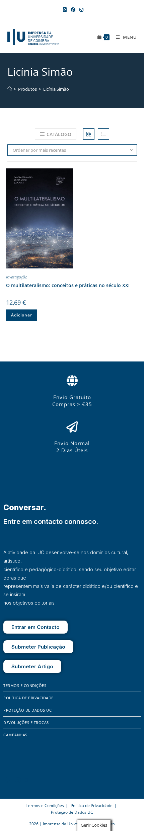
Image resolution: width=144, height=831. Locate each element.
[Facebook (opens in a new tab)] (73, 10)
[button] (132, 175)
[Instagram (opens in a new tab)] (80, 10)
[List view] (103, 134)
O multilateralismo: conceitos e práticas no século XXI (68, 285)
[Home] (9, 89)
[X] (27, 780)
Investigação (16, 277)
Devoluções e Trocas (26, 722)
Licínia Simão (56, 89)
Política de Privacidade (28, 697)
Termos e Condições (24, 685)
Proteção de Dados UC (27, 710)
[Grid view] (88, 134)
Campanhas (15, 734)
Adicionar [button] (21, 315)
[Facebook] (8, 780)
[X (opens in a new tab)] (65, 10)
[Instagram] (18, 780)
